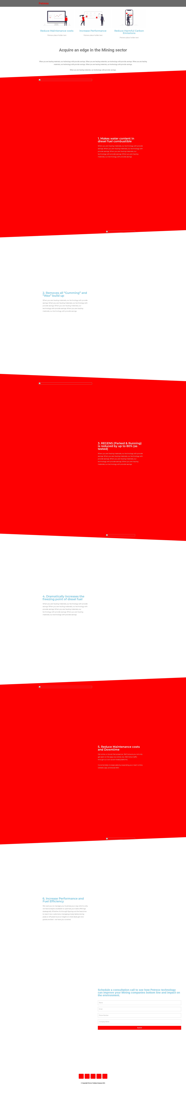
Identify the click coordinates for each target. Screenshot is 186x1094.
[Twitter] (93, 1076)
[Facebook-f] (87, 1076)
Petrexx (44, 3)
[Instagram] (81, 1076)
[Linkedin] (104, 1076)
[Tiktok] (98, 1076)
